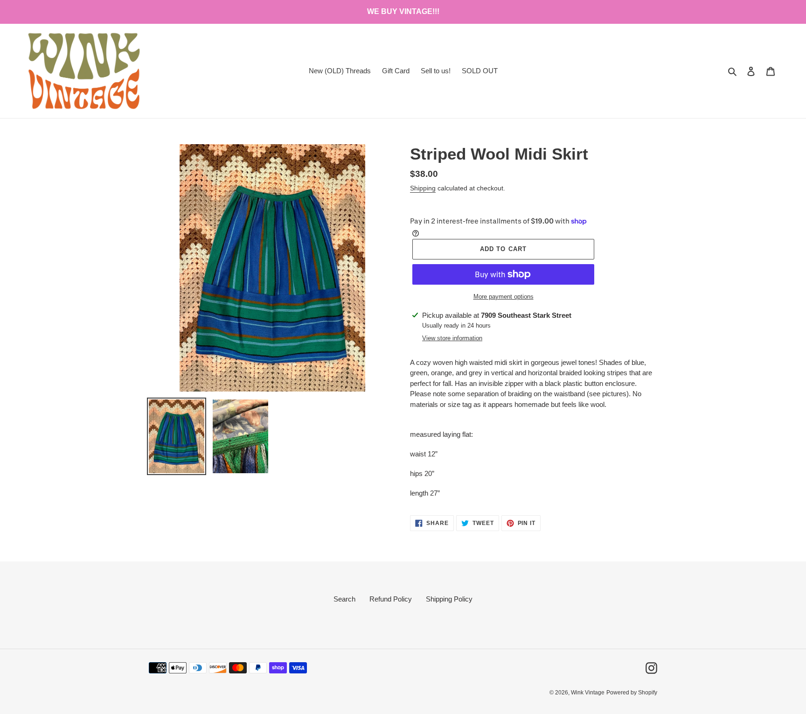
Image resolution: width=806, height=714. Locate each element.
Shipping (423, 188)
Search (344, 599)
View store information (452, 338)
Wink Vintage (587, 692)
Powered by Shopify (631, 692)
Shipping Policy (449, 599)
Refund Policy (390, 599)
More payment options (503, 296)
